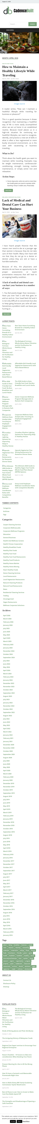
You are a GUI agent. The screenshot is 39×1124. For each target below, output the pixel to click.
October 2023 (8, 690)
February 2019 (8, 816)
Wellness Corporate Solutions (11, 197)
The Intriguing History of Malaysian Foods (17, 1038)
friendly (19, 953)
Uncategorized (8, 599)
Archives (6, 511)
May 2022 (6, 725)
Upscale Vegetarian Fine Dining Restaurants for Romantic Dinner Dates (23, 452)
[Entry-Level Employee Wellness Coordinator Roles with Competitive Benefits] (8, 484)
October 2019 (8, 790)
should (21, 966)
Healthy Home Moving (11, 567)
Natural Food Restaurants (12, 586)
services (14, 966)
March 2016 (7, 929)
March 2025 (7, 641)
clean (4, 947)
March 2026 (7, 619)
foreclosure (11, 953)
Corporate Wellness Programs (13, 531)
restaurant (27, 963)
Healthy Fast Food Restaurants (14, 557)
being (10, 945)
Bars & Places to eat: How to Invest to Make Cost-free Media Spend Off (18, 1093)
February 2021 (8, 738)
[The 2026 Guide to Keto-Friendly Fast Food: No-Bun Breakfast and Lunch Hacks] (8, 381)
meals (31, 958)
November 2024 (8, 651)
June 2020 (6, 764)
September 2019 (9, 793)
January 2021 (8, 741)
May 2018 (6, 845)
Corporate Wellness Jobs (11, 528)
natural (5, 961)
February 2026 (8, 622)
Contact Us (7, 980)
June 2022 (6, 722)
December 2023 (8, 683)
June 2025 (6, 632)
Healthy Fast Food (9, 554)
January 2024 (8, 680)
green (25, 953)
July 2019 (6, 800)
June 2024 (6, 664)
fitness (33, 950)
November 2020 (8, 748)
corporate (6, 950)
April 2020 (6, 771)
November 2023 (8, 687)
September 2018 (9, 832)
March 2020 (7, 774)
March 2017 (7, 890)
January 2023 (8, 703)
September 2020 (9, 754)
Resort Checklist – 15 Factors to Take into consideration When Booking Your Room (17, 1056)
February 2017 (8, 893)
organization (19, 961)
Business (24, 945)
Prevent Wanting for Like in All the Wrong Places (17, 1065)
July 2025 (6, 628)
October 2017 (8, 867)
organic (12, 961)
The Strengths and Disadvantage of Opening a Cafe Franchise (18, 1102)
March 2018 (7, 851)
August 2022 (7, 716)
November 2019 (8, 787)
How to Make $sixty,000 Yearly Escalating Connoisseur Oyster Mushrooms (17, 1084)
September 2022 (9, 712)
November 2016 (8, 903)
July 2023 (6, 699)
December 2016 (8, 900)
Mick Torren (16, 78)
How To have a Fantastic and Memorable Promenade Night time (17, 1074)
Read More (26, 1121)
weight (14, 969)
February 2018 (8, 854)
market (25, 958)
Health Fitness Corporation (13, 544)
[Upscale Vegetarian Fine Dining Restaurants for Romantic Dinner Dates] (8, 450)
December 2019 (8, 783)
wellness (20, 969)
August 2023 (7, 696)
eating (22, 950)
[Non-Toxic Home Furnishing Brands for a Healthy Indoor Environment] (8, 326)
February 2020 (8, 777)
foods (4, 953)
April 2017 (6, 887)
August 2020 (7, 758)
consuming (25, 947)
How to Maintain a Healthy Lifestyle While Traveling (18, 71)
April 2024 (6, 670)
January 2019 (8, 819)
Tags (4, 515)
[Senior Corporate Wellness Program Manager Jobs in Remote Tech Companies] (8, 397)
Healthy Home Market (11, 563)
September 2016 (9, 909)
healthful (12, 955)
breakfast (17, 945)
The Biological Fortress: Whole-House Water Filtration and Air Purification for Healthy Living (25, 344)
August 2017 (7, 874)
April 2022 (6, 729)
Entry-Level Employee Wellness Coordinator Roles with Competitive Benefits (25, 486)
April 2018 (6, 848)
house (32, 955)
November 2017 (8, 864)
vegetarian (6, 969)
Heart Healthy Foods (10, 570)
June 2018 (6, 842)
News (5, 589)
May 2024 (6, 667)
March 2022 (7, 732)
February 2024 (8, 677)
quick (12, 963)
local (20, 958)
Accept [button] (13, 1121)
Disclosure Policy (9, 983)
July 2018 (6, 838)
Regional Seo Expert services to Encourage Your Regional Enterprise (19, 1046)
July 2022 (6, 719)
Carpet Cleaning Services (12, 525)
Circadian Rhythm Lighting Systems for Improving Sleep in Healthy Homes (25, 434)
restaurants (6, 966)
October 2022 (8, 709)
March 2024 (7, 674)
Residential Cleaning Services (13, 592)
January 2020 (8, 780)
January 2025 (8, 648)
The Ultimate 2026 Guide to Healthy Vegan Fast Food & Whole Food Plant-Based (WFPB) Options (25, 469)
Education (7, 534)
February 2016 (8, 932)
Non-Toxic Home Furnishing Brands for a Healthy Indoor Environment (25, 328)
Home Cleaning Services (11, 573)
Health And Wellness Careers (13, 541)
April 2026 (6, 616)
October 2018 (8, 829)
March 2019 (7, 812)
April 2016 (6, 926)
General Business (9, 538)
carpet (30, 945)
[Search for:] (23, 24)
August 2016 (7, 913)
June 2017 (6, 880)
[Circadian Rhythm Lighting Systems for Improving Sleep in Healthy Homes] (8, 433)
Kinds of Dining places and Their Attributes (17, 1031)
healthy (26, 955)
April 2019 (6, 809)
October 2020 (8, 751)
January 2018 (8, 858)
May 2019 (6, 806)
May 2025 (6, 635)
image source (19, 104)
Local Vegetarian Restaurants (14, 580)
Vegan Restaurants (10, 602)
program (27, 961)
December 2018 (8, 822)
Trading (6, 596)
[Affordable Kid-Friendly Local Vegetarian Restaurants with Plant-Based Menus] (8, 364)
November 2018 (8, 825)
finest (27, 950)
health (5, 955)
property (5, 963)
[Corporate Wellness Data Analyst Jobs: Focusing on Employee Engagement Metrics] (8, 415)
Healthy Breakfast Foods (12, 547)
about (5, 945)
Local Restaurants (9, 576)
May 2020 (6, 767)
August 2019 (7, 796)
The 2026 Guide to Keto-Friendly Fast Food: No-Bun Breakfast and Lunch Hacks (25, 383)
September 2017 (9, 871)
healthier (19, 955)
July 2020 (6, 761)
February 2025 (8, 645)
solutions (27, 966)
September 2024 (9, 657)
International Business (10, 958)
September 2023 (9, 693)
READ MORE (8, 190)
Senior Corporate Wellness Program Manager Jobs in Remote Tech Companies (24, 399)
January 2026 (8, 625)
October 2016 (8, 906)
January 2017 (8, 896)
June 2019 (6, 803)
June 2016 (6, 919)
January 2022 (8, 735)
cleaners (10, 947)
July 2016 (6, 916)
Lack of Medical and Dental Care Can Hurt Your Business (17, 205)
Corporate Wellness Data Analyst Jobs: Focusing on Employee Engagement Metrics (24, 418)
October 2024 (8, 654)
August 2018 (7, 835)
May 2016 (6, 922)
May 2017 (6, 884)
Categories (7, 508)
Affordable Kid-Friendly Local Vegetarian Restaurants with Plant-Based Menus (25, 365)
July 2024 (6, 661)
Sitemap (6, 987)
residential (18, 963)
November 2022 (8, 706)
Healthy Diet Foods (7, 63)
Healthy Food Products (11, 560)
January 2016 (8, 935)
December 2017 (8, 861)
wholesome (27, 969)
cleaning (17, 947)
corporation (14, 950)
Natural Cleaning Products (12, 583)
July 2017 (6, 877)
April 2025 (6, 638)
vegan (34, 966)
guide (30, 953)
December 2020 (8, 745)
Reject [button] (19, 1121)
